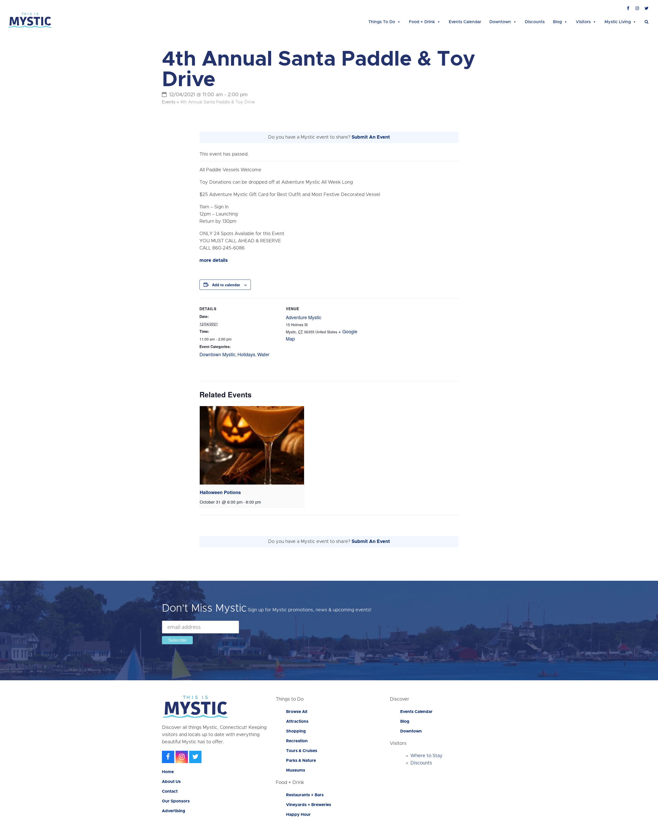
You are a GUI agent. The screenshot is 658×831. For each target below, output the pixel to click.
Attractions (297, 721)
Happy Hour (298, 814)
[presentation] (252, 445)
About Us (171, 782)
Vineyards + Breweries (308, 805)
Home (168, 772)
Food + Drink (422, 22)
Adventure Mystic (303, 317)
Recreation (297, 741)
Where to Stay (426, 756)
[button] (646, 22)
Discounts (535, 22)
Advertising (173, 811)
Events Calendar (465, 22)
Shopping (296, 731)
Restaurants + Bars (305, 795)
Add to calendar (226, 284)
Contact (170, 791)
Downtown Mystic (217, 354)
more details (213, 260)
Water (263, 354)
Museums (295, 770)
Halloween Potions (220, 492)
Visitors (583, 22)
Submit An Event (371, 137)
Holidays (246, 354)
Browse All (296, 712)
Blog (557, 22)
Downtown (500, 22)
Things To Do (381, 22)
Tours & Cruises (301, 751)
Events (168, 102)
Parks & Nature (301, 760)
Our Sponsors (176, 801)
